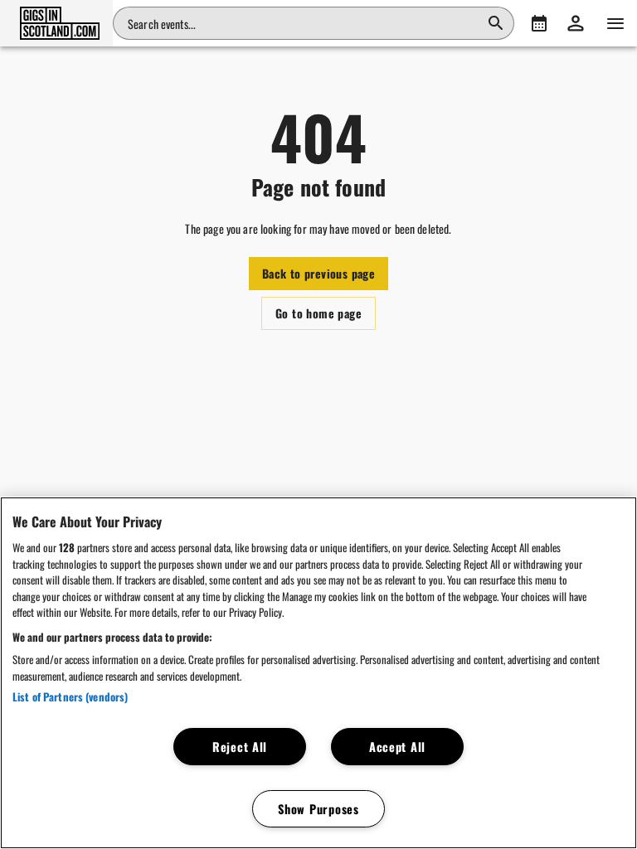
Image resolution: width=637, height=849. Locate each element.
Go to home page (318, 313)
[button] (56, 23)
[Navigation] (615, 23)
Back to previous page (318, 273)
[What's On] (539, 23)
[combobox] (303, 23)
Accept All (397, 746)
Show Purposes (318, 808)
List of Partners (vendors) (70, 696)
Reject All (239, 746)
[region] (318, 673)
